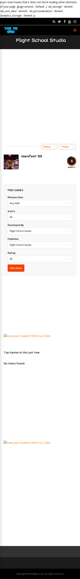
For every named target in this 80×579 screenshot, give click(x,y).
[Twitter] (59, 21)
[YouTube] (69, 21)
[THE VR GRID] (11, 33)
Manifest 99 (31, 156)
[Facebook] (64, 21)
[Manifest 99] (11, 162)
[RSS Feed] (54, 21)
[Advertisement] (40, 96)
